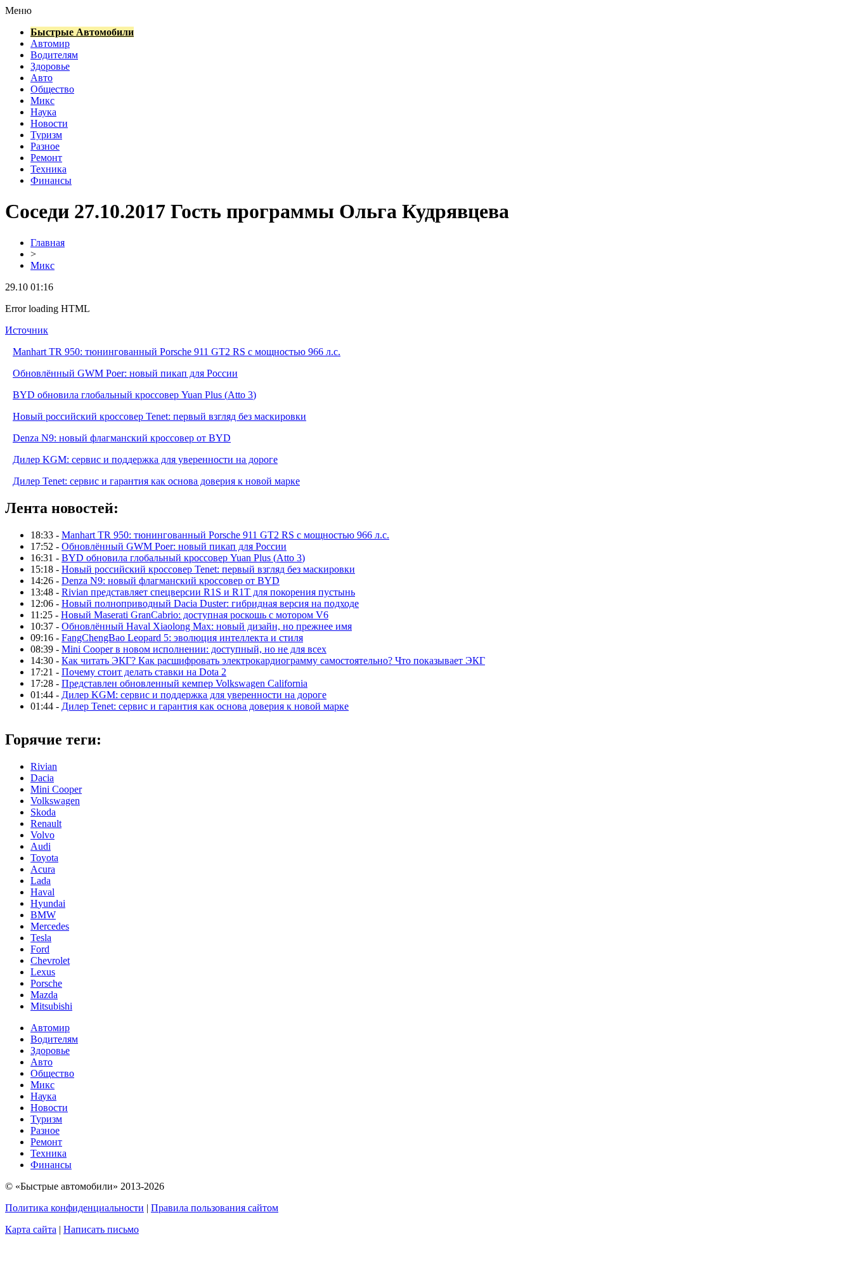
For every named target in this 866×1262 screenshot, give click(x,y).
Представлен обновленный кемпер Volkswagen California (184, 683)
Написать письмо (101, 1229)
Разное (45, 146)
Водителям (54, 54)
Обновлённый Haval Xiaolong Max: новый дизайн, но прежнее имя (206, 626)
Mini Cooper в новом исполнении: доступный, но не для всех (193, 649)
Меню (18, 10)
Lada (40, 880)
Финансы (51, 180)
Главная (47, 242)
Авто (41, 77)
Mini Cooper (56, 789)
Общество (52, 89)
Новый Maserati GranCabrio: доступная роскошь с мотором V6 (194, 614)
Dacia (42, 777)
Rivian (43, 766)
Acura (42, 869)
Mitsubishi (51, 1006)
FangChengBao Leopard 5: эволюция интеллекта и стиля (182, 637)
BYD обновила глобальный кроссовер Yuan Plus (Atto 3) (134, 394)
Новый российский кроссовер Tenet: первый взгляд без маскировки (159, 416)
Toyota (44, 857)
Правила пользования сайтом (214, 1207)
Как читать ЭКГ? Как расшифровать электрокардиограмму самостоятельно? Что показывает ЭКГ (273, 660)
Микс (42, 100)
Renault (45, 823)
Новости (49, 123)
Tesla (40, 937)
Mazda (44, 994)
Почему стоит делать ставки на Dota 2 (143, 672)
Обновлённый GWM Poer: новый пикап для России (125, 373)
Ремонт (46, 157)
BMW (43, 914)
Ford (39, 949)
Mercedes (49, 926)
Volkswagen (55, 800)
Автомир (50, 43)
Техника (48, 169)
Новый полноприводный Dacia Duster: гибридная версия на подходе (210, 603)
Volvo (42, 834)
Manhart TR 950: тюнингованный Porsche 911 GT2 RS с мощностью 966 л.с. (176, 351)
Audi (40, 846)
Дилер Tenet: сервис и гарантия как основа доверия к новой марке (156, 481)
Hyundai (47, 903)
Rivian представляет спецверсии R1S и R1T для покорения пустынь (208, 592)
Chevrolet (50, 960)
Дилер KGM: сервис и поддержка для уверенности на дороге (145, 459)
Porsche (46, 983)
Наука (43, 112)
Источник (26, 330)
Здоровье (50, 66)
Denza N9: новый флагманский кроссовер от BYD (122, 438)
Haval (42, 892)
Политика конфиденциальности (74, 1207)
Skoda (43, 812)
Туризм (46, 134)
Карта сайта (30, 1229)
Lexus (42, 971)
